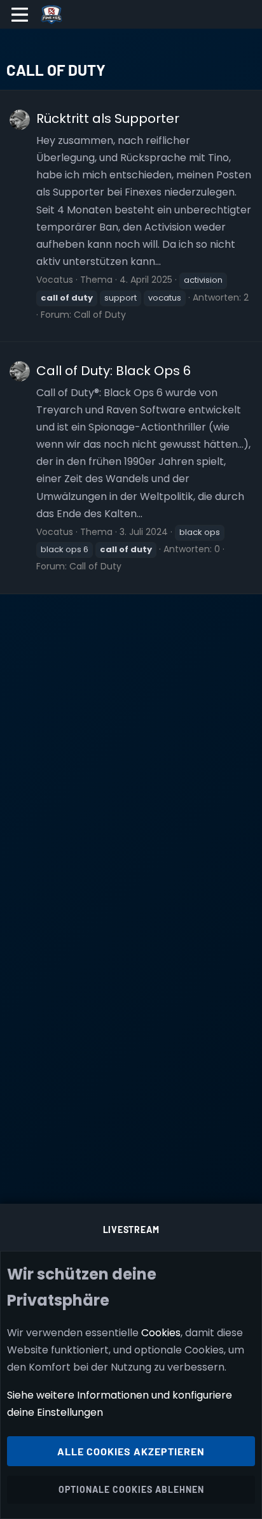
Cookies (161, 1332)
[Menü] (20, 14)
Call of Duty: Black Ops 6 (113, 371)
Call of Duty (100, 314)
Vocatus (54, 279)
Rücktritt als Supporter (107, 118)
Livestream (131, 1229)
